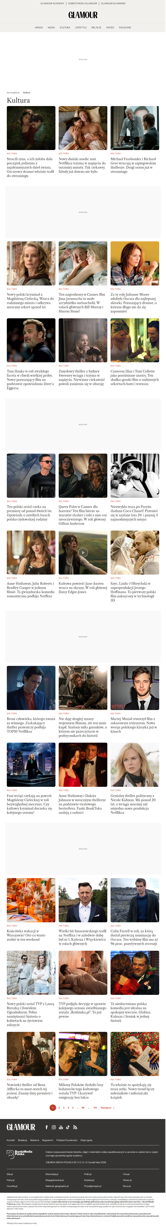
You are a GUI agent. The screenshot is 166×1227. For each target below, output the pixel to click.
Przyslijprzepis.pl (92, 1186)
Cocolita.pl (12, 1186)
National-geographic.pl (57, 1186)
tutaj (34, 1223)
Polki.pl (87, 1174)
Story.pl (127, 1186)
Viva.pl (126, 1174)
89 (83, 1107)
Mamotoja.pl (52, 1174)
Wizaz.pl (127, 1180)
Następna (106, 1107)
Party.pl (10, 1180)
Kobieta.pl (89, 1180)
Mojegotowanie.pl (55, 1180)
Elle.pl (10, 1174)
